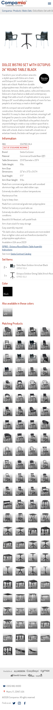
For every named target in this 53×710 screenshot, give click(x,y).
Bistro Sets (27, 10)
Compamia (7, 10)
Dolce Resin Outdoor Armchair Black (32, 267)
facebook (24, 703)
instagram (19, 703)
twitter (13, 703)
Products (17, 10)
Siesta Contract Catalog (21, 253)
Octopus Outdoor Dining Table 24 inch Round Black (34, 275)
